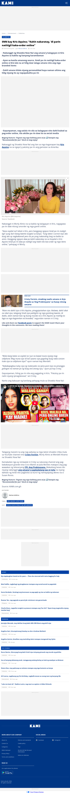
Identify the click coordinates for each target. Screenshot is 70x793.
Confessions (5, 579)
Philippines (4, 603)
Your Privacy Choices (37, 792)
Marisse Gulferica (23, 48)
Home (3, 33)
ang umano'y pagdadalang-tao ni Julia (36, 470)
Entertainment (12, 33)
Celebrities (21, 33)
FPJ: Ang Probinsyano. (35, 467)
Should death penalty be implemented (19, 505)
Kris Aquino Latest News (15, 501)
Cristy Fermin (31, 454)
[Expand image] (67, 179)
